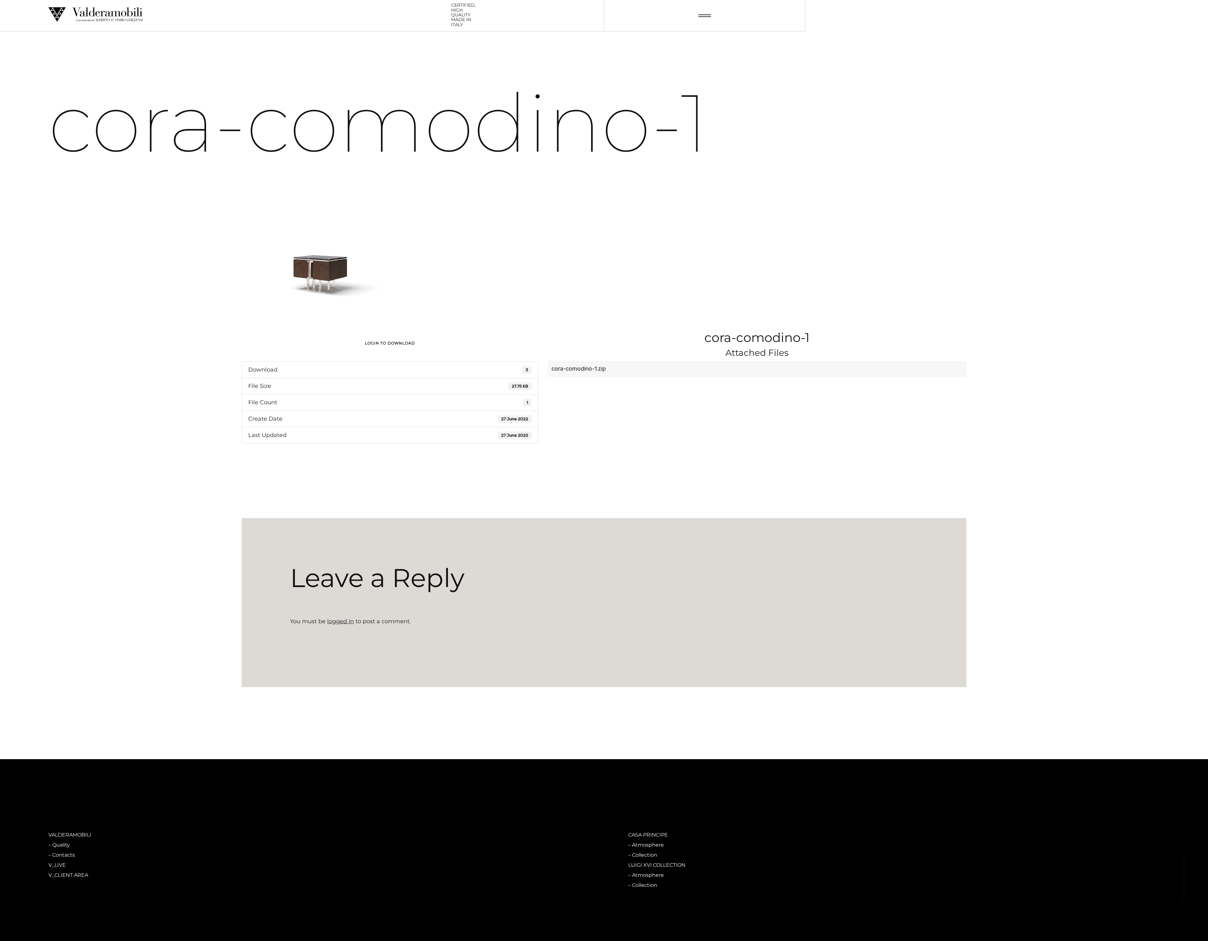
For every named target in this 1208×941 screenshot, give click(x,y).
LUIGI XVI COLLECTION (656, 865)
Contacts (63, 855)
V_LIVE (57, 865)
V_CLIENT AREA (68, 875)
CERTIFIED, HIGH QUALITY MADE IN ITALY (463, 15)
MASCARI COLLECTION (366, 835)
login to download (390, 343)
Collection (354, 855)
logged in (340, 621)
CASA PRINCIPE (648, 835)
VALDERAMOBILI (69, 835)
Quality (61, 845)
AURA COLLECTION (362, 865)
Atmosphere (358, 845)
